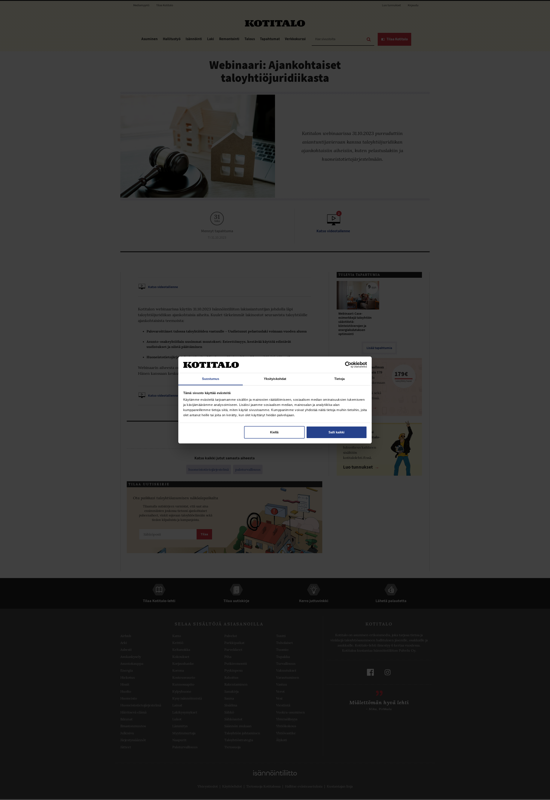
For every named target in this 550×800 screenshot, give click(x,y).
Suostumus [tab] (210, 379)
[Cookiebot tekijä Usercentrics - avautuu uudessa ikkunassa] (348, 364)
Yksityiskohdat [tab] (275, 379)
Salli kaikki (336, 432)
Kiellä (274, 432)
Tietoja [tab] (339, 379)
